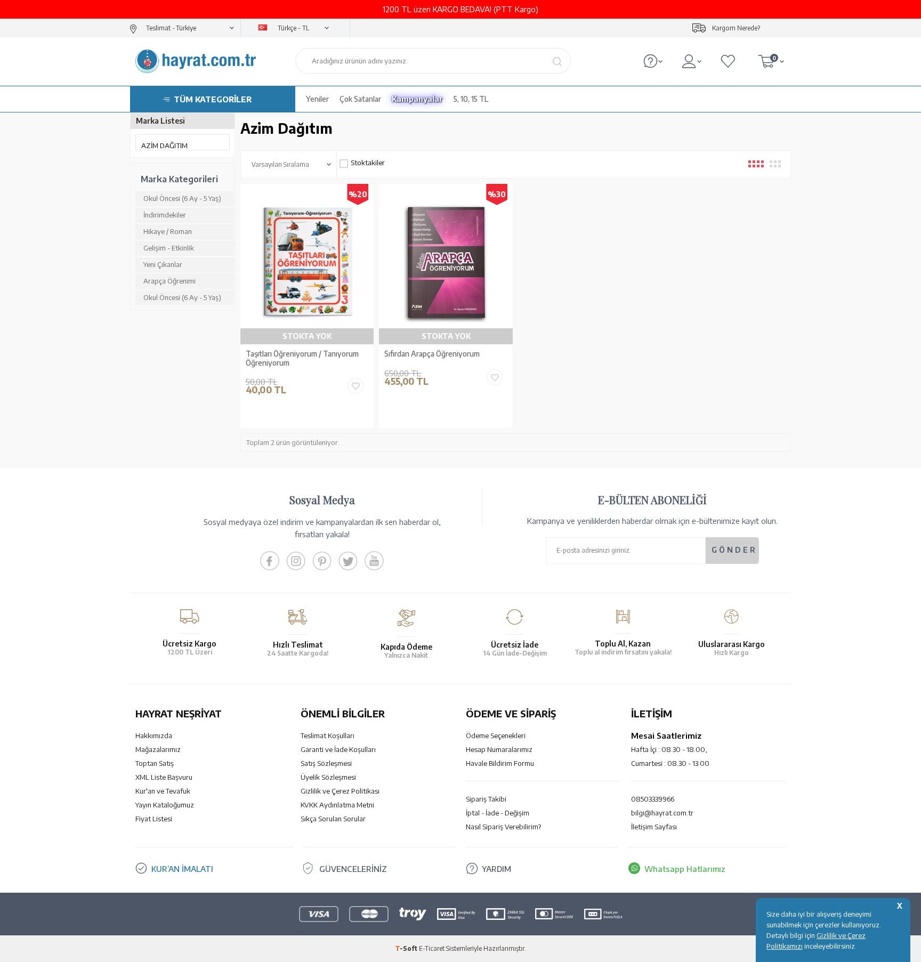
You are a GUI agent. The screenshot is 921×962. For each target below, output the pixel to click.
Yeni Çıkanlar (162, 264)
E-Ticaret (432, 948)
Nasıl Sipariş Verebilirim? (503, 826)
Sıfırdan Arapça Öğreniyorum (432, 354)
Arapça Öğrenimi (169, 281)
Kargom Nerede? (736, 28)
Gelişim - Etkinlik (168, 248)
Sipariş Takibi (486, 799)
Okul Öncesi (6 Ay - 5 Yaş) (182, 198)
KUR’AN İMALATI (182, 869)
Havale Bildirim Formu (500, 763)
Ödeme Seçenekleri (496, 735)
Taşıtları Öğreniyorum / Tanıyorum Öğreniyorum (302, 358)
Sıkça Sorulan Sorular (333, 818)
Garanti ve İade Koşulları (338, 749)
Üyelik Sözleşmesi (328, 777)
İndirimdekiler (164, 215)
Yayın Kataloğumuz (164, 805)
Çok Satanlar (360, 98)
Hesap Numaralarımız (499, 749)
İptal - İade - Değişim (497, 813)
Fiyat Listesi (153, 818)
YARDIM (496, 869)
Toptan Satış (154, 763)
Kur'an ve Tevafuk (162, 791)
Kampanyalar (417, 98)
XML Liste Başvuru (163, 777)
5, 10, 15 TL (471, 98)
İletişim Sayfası (654, 826)
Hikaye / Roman (167, 231)
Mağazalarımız (158, 749)
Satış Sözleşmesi (326, 763)
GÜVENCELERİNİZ (353, 869)
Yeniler (317, 98)
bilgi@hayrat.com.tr (662, 813)
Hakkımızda (153, 735)
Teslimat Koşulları (327, 735)
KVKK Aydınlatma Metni (337, 805)
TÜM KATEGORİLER (213, 99)
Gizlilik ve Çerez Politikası (340, 791)
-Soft (407, 948)
